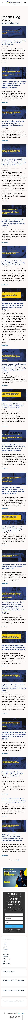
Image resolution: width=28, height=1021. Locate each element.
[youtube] (19, 1017)
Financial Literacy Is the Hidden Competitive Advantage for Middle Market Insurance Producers (13, 774)
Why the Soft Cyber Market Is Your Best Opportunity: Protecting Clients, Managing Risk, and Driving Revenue (13, 647)
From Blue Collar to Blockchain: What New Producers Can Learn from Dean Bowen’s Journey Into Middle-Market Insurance (14, 735)
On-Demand (6, 954)
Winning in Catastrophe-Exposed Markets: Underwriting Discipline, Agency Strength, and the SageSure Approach (13, 223)
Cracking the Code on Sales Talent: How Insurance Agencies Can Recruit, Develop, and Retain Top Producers (14, 801)
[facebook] (11, 1017)
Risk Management (7, 959)
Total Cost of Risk (7, 964)
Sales (4, 961)
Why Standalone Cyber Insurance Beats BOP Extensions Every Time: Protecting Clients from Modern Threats (13, 306)
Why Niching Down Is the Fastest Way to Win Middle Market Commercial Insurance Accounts (14, 567)
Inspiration (5, 947)
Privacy (22, 1013)
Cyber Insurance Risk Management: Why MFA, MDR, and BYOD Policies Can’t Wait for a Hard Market (13, 406)
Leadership (5, 949)
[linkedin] (16, 1017)
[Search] (25, 3)
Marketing (5, 951)
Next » (18, 860)
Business (5, 942)
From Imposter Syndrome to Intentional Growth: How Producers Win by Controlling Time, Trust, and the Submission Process (13, 490)
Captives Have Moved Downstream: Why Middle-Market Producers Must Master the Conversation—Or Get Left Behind (14, 688)
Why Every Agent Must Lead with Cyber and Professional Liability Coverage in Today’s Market (12, 529)
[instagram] (13, 1017)
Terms (19, 1013)
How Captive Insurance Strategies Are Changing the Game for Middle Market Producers (14, 43)
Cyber (4, 944)
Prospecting (5, 956)
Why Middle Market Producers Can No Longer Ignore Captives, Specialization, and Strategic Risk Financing (13, 124)
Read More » (5, 63)
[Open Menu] (2, 2)
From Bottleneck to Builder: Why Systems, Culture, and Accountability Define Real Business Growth (13, 263)
